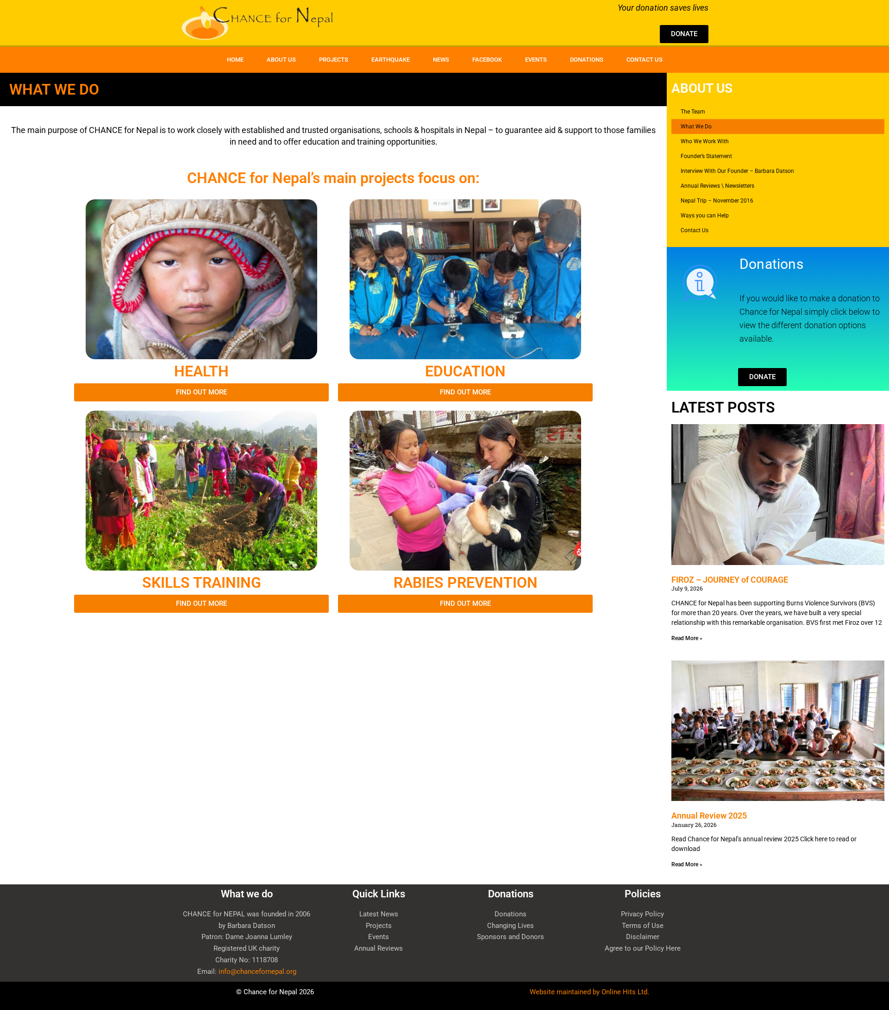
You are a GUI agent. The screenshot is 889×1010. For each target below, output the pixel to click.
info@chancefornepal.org (257, 971)
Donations (586, 59)
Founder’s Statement (706, 156)
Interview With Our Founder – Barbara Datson (737, 171)
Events (536, 59)
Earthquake (390, 59)
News (441, 59)
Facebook (487, 59)
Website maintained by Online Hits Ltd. (591, 992)
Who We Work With (705, 141)
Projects (333, 59)
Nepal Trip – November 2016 (717, 200)
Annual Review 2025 (709, 815)
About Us (281, 59)
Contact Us (644, 59)
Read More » (686, 638)
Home (235, 59)
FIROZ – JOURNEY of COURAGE (729, 579)
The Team (693, 111)
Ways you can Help (705, 215)
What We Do (696, 126)
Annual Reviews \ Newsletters (717, 186)
